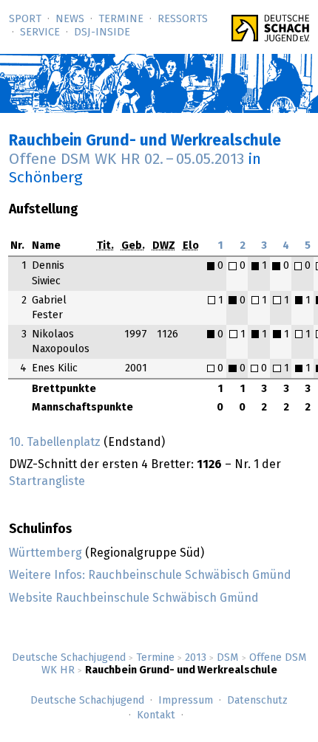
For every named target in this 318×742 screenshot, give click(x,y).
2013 (195, 658)
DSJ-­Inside (102, 32)
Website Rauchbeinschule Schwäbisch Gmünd (134, 598)
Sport (25, 19)
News (69, 19)
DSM (228, 658)
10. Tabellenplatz (55, 442)
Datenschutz (257, 700)
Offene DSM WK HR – (126, 159)
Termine (120, 19)
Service (40, 32)
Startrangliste (47, 481)
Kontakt (156, 715)
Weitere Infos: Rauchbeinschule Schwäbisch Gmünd (150, 575)
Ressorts (183, 19)
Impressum (185, 700)
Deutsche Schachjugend (69, 658)
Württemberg (45, 553)
